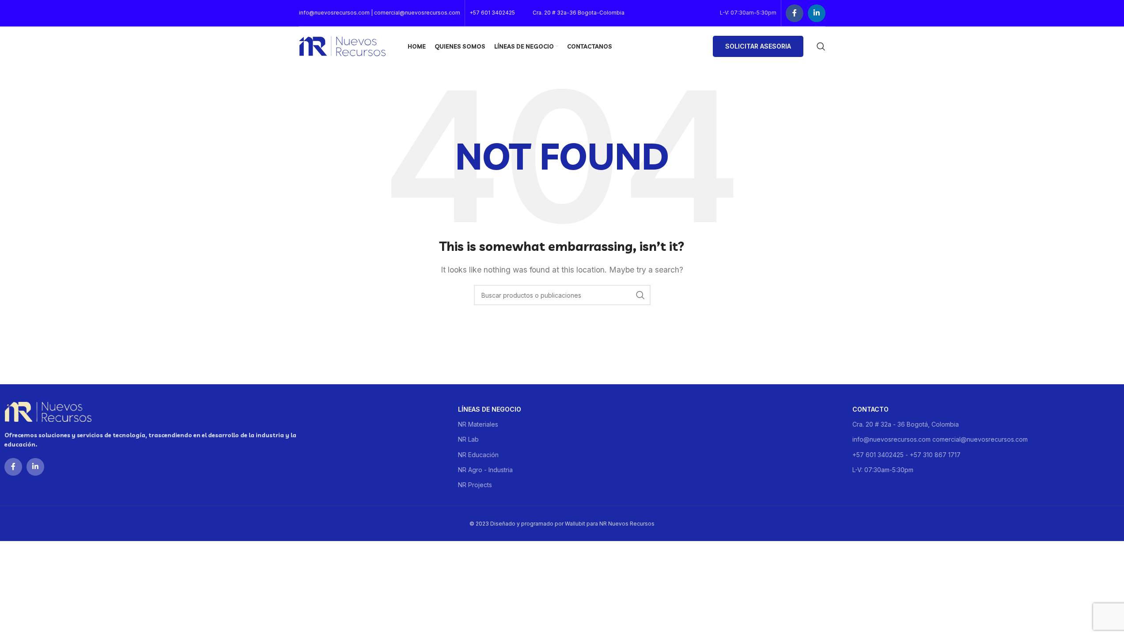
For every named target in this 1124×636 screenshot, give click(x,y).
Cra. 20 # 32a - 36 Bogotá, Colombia (905, 424)
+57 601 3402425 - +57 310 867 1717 (906, 454)
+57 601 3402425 (492, 12)
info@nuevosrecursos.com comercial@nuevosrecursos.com (940, 439)
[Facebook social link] (794, 13)
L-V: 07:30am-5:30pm (882, 469)
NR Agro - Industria (485, 469)
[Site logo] (342, 45)
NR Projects (475, 484)
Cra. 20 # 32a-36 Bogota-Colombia (578, 12)
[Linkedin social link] (816, 13)
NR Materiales (478, 424)
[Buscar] (821, 46)
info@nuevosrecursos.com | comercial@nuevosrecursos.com (379, 12)
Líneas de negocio (489, 409)
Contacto (870, 409)
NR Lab (468, 439)
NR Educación (478, 454)
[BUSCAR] (640, 295)
